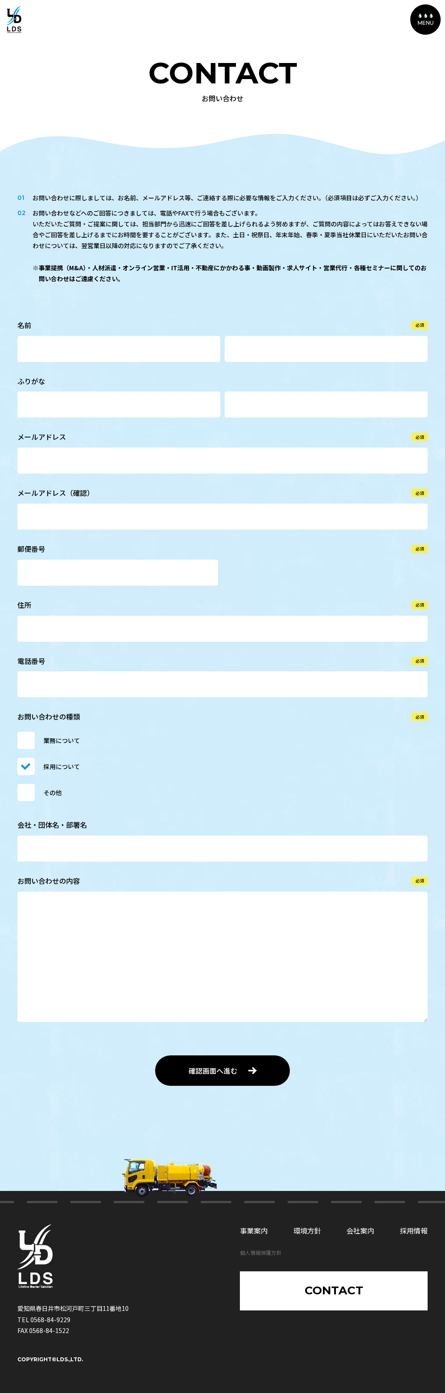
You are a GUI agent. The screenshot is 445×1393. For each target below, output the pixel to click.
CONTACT (334, 1290)
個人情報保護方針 (261, 1252)
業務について (61, 740)
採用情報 (414, 1230)
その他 (52, 792)
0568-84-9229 (50, 1319)
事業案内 (254, 1230)
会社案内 (360, 1230)
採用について (61, 766)
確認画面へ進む (213, 1070)
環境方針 (307, 1230)
